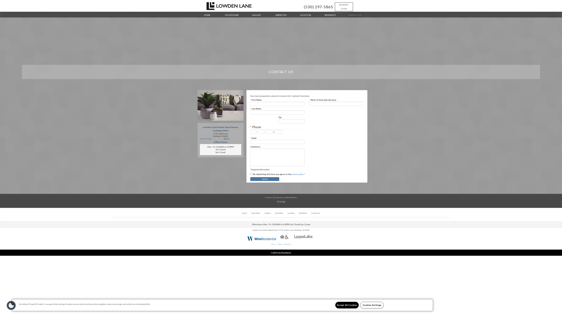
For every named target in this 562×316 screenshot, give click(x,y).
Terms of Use (287, 244)
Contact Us (354, 15)
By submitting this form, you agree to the (272, 174)
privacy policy (298, 174)
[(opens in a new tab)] (303, 238)
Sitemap (280, 244)
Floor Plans (232, 15)
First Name (256, 100)
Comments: (255, 147)
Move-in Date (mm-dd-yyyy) (322, 100)
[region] (222, 305)
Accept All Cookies (347, 305)
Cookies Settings (372, 305)
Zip (280, 117)
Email (253, 138)
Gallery (256, 15)
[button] (11, 305)
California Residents (281, 252)
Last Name (255, 109)
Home (207, 15)
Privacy (273, 244)
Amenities (281, 15)
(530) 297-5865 (318, 7)
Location (305, 15)
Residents (330, 15)
